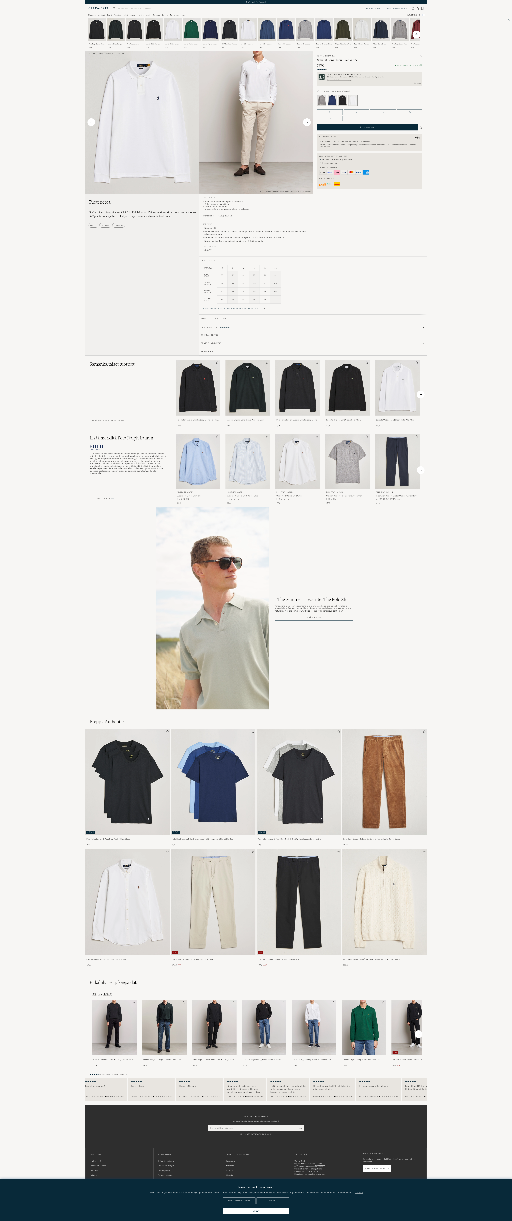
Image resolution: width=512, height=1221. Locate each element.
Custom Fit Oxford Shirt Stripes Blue (242, 496)
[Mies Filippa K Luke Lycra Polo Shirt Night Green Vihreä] (343, 29)
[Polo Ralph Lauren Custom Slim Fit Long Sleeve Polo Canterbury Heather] (305, 42)
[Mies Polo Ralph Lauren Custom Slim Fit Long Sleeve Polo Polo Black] (214, 1027)
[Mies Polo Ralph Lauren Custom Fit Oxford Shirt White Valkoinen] (297, 461)
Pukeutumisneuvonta (397, 8)
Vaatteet (101, 15)
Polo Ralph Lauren (326, 56)
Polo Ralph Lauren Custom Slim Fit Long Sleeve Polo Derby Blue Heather (266, 44)
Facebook (230, 1165)
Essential (118, 225)
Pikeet (100, 54)
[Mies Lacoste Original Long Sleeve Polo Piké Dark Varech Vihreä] (116, 29)
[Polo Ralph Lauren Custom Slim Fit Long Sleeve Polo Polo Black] (135, 42)
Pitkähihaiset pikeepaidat (115, 54)
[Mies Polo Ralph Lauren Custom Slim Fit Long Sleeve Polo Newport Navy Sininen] (286, 29)
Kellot (125, 15)
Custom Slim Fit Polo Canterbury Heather (344, 496)
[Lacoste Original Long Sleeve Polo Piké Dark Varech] (116, 42)
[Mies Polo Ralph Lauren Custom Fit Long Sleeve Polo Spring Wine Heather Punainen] (419, 29)
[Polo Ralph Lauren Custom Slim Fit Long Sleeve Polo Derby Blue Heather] (267, 42)
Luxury (183, 15)
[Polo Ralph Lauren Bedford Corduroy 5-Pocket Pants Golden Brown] (384, 836)
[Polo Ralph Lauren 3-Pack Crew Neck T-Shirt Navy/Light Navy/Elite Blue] (213, 836)
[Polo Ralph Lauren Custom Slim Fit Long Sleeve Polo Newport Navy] (286, 42)
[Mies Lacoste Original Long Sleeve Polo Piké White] (314, 1027)
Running (165, 15)
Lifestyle (140, 15)
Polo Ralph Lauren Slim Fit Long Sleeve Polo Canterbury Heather (399, 44)
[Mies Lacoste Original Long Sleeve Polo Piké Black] (264, 1027)
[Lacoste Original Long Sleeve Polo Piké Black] (154, 42)
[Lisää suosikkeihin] (217, 363)
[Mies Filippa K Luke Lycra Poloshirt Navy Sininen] (381, 29)
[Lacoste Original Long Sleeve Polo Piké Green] (192, 42)
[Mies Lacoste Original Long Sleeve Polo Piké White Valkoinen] (173, 29)
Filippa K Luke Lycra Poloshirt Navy (379, 44)
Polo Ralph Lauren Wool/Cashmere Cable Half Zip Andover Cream (371, 959)
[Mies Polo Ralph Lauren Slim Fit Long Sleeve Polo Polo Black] (114, 1027)
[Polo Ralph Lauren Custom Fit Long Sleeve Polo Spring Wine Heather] (419, 42)
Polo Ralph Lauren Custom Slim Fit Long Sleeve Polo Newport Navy (284, 44)
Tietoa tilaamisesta (166, 1161)
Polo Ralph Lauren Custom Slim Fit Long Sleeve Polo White (247, 44)
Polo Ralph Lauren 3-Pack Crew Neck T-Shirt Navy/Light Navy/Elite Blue (202, 839)
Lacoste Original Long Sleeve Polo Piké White (172, 44)
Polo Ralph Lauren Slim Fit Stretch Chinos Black (278, 959)
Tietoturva (94, 1170)
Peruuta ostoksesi (165, 1175)
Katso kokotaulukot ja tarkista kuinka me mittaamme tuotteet (233, 308)
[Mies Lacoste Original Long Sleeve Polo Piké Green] (364, 1027)
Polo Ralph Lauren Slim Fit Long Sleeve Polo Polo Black (97, 44)
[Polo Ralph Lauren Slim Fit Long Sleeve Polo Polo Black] (97, 42)
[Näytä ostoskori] (422, 8)
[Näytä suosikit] (417, 8)
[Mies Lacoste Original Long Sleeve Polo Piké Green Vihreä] (192, 29)
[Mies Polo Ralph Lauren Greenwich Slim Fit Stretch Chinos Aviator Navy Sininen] (397, 461)
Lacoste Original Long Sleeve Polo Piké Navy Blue (209, 44)
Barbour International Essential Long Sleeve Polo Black (413, 1059)
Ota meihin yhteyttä (166, 1165)
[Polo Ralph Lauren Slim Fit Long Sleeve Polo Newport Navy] (324, 42)
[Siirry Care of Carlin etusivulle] (99, 8)
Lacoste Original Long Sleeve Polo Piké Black (153, 44)
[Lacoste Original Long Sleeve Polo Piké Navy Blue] (210, 42)
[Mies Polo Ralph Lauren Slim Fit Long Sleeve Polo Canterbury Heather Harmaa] (400, 29)
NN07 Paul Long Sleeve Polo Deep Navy (229, 44)
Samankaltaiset (112, 364)
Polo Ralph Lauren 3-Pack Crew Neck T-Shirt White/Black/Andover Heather (289, 839)
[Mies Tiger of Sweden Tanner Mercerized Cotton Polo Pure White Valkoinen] (362, 29)
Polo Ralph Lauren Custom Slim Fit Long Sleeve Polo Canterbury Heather (304, 44)
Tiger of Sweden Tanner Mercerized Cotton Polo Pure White (361, 44)
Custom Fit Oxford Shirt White (289, 496)
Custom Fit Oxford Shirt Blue (189, 496)
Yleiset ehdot (95, 1175)
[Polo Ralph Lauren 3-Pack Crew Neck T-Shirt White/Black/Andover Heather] (299, 836)
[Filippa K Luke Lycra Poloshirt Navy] (381, 42)
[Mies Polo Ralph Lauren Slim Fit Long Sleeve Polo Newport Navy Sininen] (324, 29)
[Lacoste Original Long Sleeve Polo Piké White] (173, 42)
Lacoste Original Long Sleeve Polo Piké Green (191, 44)
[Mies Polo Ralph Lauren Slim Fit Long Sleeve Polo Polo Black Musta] (97, 29)
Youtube (229, 1170)
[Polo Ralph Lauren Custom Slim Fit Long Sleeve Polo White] (248, 42)
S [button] (329, 112)
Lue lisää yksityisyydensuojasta (256, 1134)
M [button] (356, 112)
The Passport (95, 1161)
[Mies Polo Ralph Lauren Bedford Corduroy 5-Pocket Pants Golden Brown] (384, 782)
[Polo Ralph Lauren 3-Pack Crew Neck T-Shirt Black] (127, 836)
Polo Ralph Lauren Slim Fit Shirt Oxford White (106, 959)
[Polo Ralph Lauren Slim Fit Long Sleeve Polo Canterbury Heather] (400, 42)
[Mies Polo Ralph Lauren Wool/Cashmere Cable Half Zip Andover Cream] (384, 902)
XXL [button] (330, 118)
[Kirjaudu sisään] (413, 8)
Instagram (230, 1161)
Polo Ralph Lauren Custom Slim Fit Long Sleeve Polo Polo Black (134, 44)
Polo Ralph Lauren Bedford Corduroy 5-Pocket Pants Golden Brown (371, 839)
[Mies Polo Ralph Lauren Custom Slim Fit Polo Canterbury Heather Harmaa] (347, 461)
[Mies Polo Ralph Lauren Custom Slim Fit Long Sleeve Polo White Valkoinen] (248, 29)
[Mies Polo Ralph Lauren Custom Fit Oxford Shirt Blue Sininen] (198, 461)
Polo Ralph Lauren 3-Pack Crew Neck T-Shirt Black (108, 839)
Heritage (105, 225)
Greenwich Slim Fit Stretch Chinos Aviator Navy (396, 496)
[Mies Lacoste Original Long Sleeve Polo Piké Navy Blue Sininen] (210, 29)
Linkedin (229, 1175)
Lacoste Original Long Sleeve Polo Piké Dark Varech (114, 44)
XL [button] (410, 112)
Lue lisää (359, 1192)
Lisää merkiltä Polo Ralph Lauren (121, 438)
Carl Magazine (413, 15)
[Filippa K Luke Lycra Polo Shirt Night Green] (343, 42)
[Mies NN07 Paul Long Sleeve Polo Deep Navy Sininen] (229, 29)
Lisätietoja (417, 83)
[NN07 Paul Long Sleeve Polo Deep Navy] (229, 42)
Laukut (132, 15)
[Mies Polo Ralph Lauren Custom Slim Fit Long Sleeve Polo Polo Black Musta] (135, 29)
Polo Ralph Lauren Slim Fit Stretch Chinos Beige (192, 959)
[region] (256, 1089)
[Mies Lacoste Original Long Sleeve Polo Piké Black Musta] (154, 29)
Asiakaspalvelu (373, 8)
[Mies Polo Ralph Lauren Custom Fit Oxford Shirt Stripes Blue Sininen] (247, 461)
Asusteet (117, 15)
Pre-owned (174, 15)
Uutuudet (92, 15)
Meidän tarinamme (98, 1165)
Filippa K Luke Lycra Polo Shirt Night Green (343, 44)
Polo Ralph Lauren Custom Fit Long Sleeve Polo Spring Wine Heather (418, 44)
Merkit (148, 15)
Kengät (109, 15)
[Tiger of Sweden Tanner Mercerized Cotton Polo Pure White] (362, 42)
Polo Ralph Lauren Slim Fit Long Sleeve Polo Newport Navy (323, 44)
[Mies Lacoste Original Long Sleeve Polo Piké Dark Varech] (164, 1027)
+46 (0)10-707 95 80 (310, 1171)
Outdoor (156, 15)
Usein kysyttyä (164, 1170)
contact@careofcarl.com (315, 1174)
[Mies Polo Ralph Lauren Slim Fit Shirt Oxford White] (127, 902)
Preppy (93, 225)
